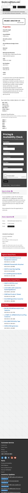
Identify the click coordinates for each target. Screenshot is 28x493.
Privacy (3, 449)
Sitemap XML (4, 451)
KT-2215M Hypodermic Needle (13, 274)
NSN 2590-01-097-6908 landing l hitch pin (10, 488)
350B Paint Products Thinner (12, 294)
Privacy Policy (6, 185)
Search (3, 472)
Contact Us (4, 445)
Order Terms (4, 447)
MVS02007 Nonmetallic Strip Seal (13, 264)
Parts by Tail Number (6, 469)
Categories (6, 9)
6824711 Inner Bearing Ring (12, 269)
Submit (5, 181)
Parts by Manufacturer (6, 467)
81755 (4, 74)
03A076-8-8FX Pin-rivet (11, 283)
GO (14, 7)
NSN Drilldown (4, 465)
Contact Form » (11, 226)
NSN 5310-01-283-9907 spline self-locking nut (12, 477)
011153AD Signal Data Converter (13, 299)
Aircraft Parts (21, 7)
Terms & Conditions (15, 185)
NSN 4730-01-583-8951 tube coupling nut (11, 484)
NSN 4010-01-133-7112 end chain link (10, 481)
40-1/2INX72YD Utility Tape (12, 321)
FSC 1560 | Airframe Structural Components (12, 13)
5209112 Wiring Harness (11, 326)
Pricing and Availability (6, 463)
